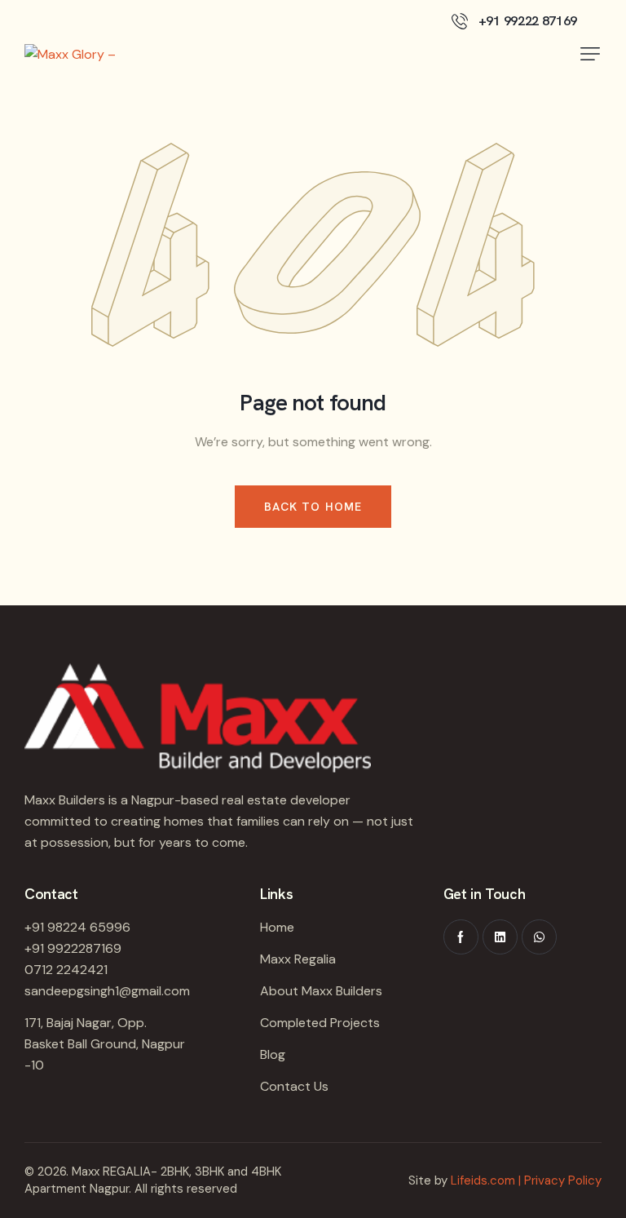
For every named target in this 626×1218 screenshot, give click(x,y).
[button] (590, 53)
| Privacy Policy (560, 1180)
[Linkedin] (500, 936)
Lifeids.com (483, 1180)
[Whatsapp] (539, 936)
